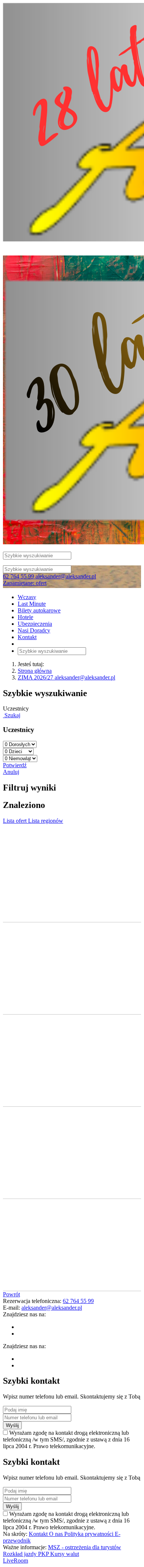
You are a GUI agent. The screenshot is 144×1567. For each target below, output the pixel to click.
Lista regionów (45, 821)
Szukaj (11, 715)
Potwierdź (15, 765)
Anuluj (11, 772)
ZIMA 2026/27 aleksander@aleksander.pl (66, 677)
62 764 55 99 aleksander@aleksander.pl (49, 576)
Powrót (11, 1294)
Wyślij (12, 1425)
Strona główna (35, 671)
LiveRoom (15, 1560)
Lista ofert (15, 821)
